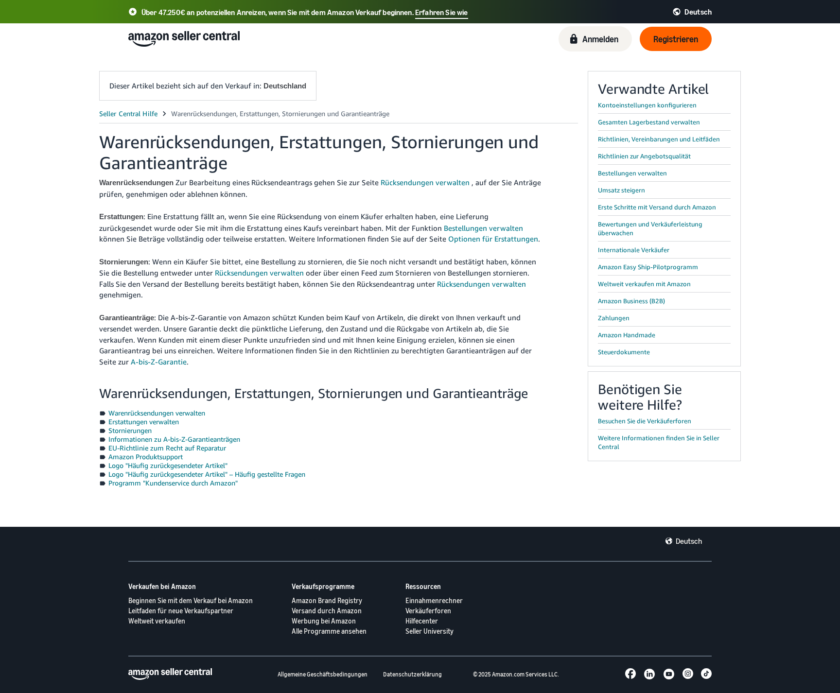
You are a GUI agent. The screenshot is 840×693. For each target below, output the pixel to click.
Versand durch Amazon (327, 610)
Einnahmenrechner (434, 600)
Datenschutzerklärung (412, 674)
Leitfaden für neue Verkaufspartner (180, 610)
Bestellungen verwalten (483, 228)
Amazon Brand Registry (327, 600)
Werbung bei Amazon (324, 621)
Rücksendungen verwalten (425, 182)
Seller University (429, 631)
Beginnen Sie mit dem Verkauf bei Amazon (190, 600)
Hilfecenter (421, 621)
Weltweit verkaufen (156, 621)
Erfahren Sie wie (441, 12)
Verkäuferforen (428, 610)
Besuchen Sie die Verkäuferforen (644, 421)
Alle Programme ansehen (329, 631)
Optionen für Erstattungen (493, 238)
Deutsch (689, 541)
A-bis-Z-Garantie (159, 361)
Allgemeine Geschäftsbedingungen (323, 674)
